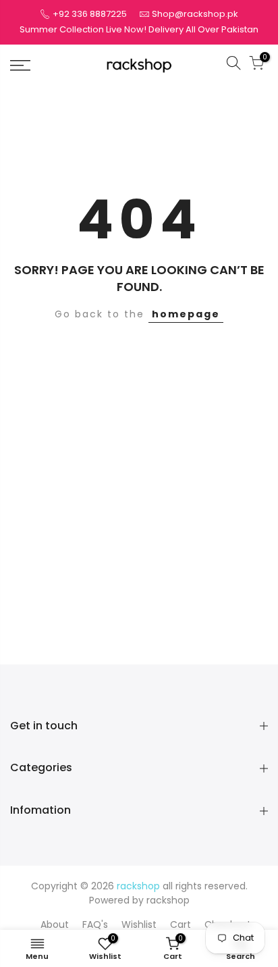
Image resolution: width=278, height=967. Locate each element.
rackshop (168, 900)
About (54, 924)
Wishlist (139, 924)
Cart (180, 924)
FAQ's (95, 924)
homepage (186, 314)
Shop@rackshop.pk (195, 13)
